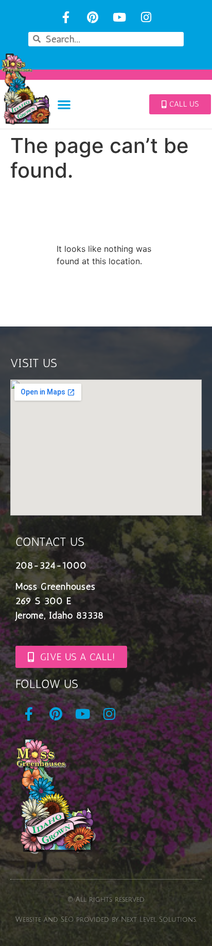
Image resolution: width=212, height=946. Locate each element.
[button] (64, 104)
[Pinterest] (92, 17)
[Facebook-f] (66, 17)
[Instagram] (145, 17)
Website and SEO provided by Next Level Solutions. (106, 919)
